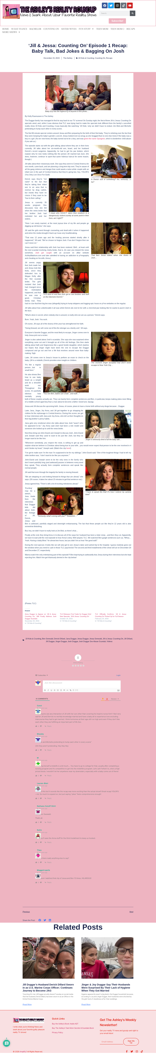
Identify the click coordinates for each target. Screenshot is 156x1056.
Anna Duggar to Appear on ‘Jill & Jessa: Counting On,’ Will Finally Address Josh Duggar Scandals (40, 616)
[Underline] (51, 690)
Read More (27, 1004)
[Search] (132, 13)
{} (73, 690)
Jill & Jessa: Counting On (113, 639)
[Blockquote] (64, 690)
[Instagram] (117, 5)
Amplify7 (23, 1051)
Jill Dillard (128, 639)
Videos (109, 641)
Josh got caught (44, 253)
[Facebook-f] (127, 1051)
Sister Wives (69, 28)
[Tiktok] (123, 5)
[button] (39, 920)
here (68, 448)
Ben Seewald (47, 639)
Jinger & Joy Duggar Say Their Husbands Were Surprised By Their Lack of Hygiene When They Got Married (105, 987)
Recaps (131, 28)
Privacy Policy (57, 1032)
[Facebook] (105, 5)
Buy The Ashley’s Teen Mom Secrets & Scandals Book (73, 1028)
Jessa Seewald (95, 639)
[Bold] (45, 690)
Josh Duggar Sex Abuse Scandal (92, 641)
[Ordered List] (57, 690)
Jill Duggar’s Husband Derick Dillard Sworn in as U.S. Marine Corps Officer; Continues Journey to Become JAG (48, 987)
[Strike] (54, 690)
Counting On (51, 28)
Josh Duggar (73, 641)
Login (118, 675)
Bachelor (35, 28)
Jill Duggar (50, 641)
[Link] (70, 690)
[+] (76, 690)
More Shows (9, 32)
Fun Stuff (85, 28)
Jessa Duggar (83, 639)
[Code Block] (67, 690)
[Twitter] (111, 5)
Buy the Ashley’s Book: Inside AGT (65, 1024)
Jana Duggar (71, 639)
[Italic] (48, 690)
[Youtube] (130, 5)
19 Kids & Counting (86, 58)
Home (5, 28)
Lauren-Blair (42, 783)
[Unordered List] (61, 690)
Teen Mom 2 (117, 28)
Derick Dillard (59, 639)
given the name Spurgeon (94, 139)
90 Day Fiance (19, 28)
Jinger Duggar (61, 641)
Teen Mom (102, 28)
